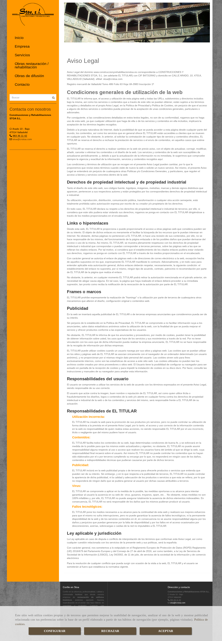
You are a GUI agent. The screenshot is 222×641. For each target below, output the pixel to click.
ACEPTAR (165, 631)
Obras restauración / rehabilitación (32, 65)
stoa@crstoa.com (22, 139)
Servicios (22, 55)
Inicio (19, 38)
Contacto (22, 84)
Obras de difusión (29, 76)
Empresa (22, 46)
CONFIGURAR (54, 631)
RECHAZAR (110, 631)
